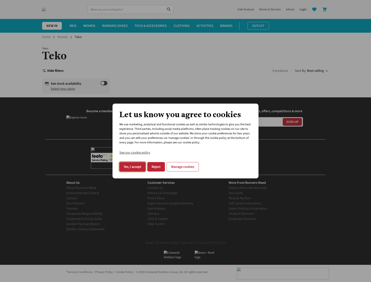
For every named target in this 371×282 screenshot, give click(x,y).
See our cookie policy (134, 152)
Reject (156, 166)
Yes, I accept (132, 166)
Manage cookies (182, 166)
